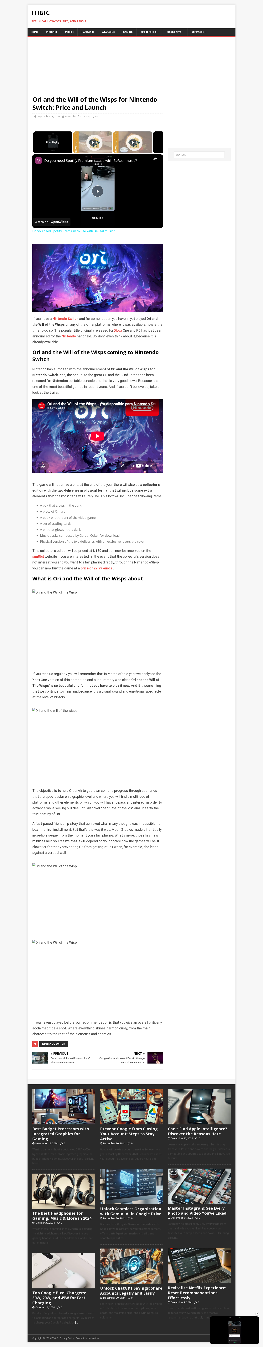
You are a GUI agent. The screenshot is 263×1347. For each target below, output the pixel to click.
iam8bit (38, 556)
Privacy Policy (67, 1338)
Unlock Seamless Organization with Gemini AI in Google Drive (130, 1211)
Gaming (128, 31)
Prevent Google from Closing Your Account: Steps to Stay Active (129, 1133)
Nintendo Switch (65, 319)
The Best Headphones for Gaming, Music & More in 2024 (61, 1216)
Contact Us (81, 1338)
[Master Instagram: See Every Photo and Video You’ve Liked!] (199, 1202)
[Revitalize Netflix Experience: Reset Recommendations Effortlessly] (199, 1281)
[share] (155, 159)
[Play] (93, 142)
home (34, 31)
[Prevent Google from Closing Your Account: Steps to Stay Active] (131, 1122)
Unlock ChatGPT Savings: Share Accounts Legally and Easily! (131, 1291)
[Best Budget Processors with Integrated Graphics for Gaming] (63, 1122)
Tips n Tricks (149, 31)
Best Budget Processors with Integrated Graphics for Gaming (60, 1133)
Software (198, 31)
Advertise (94, 1338)
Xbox (118, 330)
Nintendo (69, 336)
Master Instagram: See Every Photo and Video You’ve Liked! (197, 1211)
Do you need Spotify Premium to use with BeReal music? (90, 160)
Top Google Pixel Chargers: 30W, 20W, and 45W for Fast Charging (59, 1297)
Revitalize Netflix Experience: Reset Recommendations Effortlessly (197, 1292)
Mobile (69, 31)
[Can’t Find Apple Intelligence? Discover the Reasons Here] (199, 1122)
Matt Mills (70, 116)
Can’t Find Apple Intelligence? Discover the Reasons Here (197, 1131)
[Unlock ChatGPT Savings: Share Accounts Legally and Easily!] (131, 1281)
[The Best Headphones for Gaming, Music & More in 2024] (63, 1207)
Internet (51, 31)
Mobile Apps (174, 31)
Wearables (108, 31)
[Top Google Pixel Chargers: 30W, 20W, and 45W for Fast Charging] (63, 1286)
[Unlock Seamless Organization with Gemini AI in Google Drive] (131, 1202)
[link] (38, 160)
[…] (77, 1322)
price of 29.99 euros (96, 568)
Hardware (87, 31)
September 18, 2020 (48, 116)
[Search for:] (199, 154)
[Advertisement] (131, 64)
